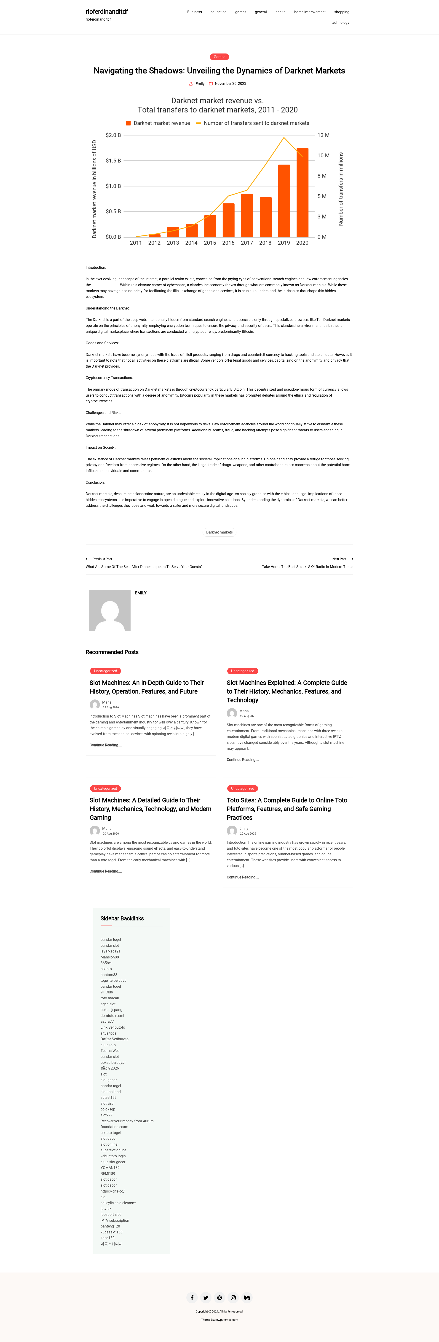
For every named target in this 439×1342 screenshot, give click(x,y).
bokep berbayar (113, 1062)
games (240, 12)
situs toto (108, 1045)
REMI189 (108, 1173)
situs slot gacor (113, 1162)
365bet (106, 963)
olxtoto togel (111, 1133)
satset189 (109, 1097)
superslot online (113, 1150)
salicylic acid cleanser (118, 1203)
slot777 (107, 1115)
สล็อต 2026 (110, 1068)
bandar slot (110, 945)
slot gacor (109, 1080)
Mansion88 (110, 957)
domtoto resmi (112, 1016)
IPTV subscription (115, 1220)
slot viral (107, 1103)
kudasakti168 (112, 1232)
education (219, 12)
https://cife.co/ (113, 1191)
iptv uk (106, 1208)
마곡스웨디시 (112, 1244)
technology (340, 22)
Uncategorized (105, 671)
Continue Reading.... (106, 745)
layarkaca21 (110, 951)
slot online (109, 1144)
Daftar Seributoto (114, 1039)
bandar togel (111, 939)
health (281, 12)
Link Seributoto (113, 1027)
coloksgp (108, 1109)
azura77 (107, 1021)
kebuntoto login (113, 1156)
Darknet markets (219, 532)
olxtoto (106, 969)
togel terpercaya (113, 980)
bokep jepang (111, 1010)
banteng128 (110, 1226)
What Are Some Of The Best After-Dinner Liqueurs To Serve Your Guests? (144, 567)
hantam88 (109, 975)
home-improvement (310, 12)
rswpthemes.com (226, 1319)
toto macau (110, 998)
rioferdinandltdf (107, 11)
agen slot (108, 1004)
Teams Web (110, 1051)
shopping (341, 12)
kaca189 (108, 1238)
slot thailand (111, 1092)
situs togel (109, 1033)
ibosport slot (111, 1214)
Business (194, 12)
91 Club (107, 992)
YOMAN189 (110, 1168)
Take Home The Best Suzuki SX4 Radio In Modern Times (307, 567)
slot (104, 1074)
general (261, 12)
